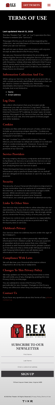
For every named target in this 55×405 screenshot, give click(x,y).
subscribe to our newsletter (27, 347)
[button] (49, 5)
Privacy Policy (36, 396)
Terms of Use (46, 396)
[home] (10, 5)
